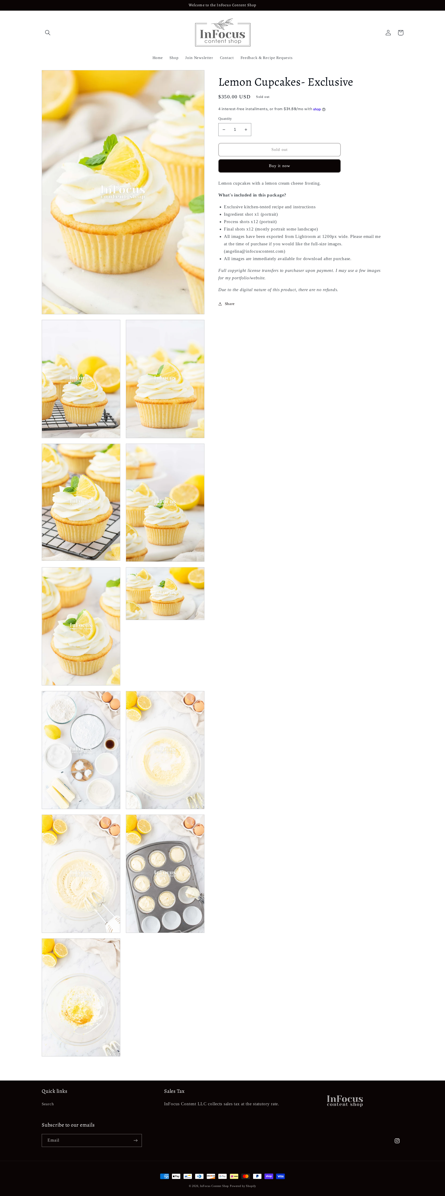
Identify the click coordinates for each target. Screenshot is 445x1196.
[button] (48, 33)
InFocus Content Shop (214, 1186)
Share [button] (230, 304)
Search (48, 1104)
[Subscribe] (135, 1140)
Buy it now (279, 166)
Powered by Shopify (243, 1186)
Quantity (225, 119)
